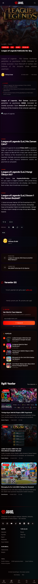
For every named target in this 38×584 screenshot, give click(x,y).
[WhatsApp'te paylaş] (17, 227)
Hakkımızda (4, 549)
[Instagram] (7, 523)
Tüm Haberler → (32, 384)
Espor (3, 537)
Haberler (10, 44)
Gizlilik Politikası (5, 561)
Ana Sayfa (3, 44)
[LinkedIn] (24, 523)
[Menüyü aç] (3, 3)
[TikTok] (15, 523)
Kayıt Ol (22, 537)
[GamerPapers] (19, 3)
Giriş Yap (22, 534)
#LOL (3, 232)
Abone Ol (20, 323)
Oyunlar (25, 47)
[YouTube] (11, 523)
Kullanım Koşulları (5, 563)
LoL (12, 47)
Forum (22, 532)
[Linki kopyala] (22, 227)
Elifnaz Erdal (13, 241)
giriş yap (29, 290)
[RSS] (32, 523)
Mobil (18, 47)
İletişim (3, 552)
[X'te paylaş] (9, 227)
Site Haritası (17, 574)
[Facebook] (20, 523)
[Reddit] (28, 523)
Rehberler (4, 539)
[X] (3, 523)
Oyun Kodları (5, 542)
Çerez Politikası (29, 561)
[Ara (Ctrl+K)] (35, 3)
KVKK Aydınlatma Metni (17, 561)
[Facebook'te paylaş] (13, 227)
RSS (23, 574)
